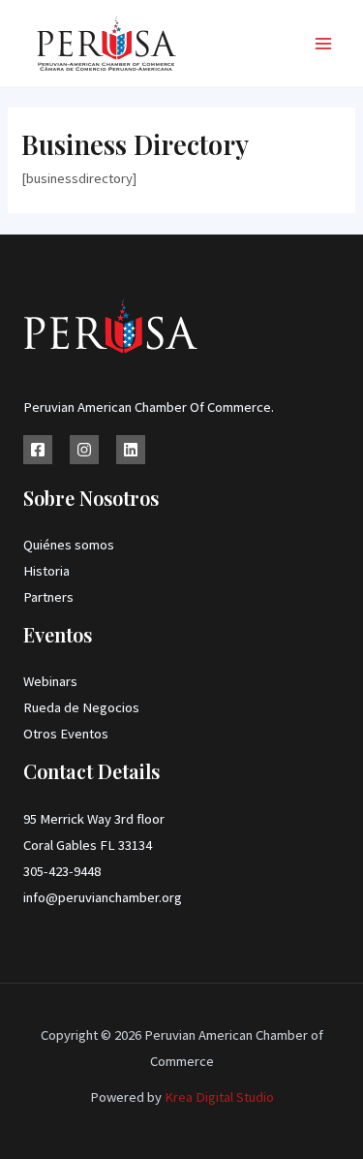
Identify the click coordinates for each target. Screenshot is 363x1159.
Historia (46, 571)
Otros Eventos (65, 733)
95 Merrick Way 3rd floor (94, 819)
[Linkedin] (130, 449)
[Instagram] (84, 449)
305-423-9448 (62, 871)
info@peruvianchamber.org (102, 897)
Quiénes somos (68, 544)
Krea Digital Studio (218, 1097)
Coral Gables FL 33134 (87, 845)
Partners (48, 597)
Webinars (50, 681)
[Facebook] (37, 449)
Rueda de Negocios (81, 707)
